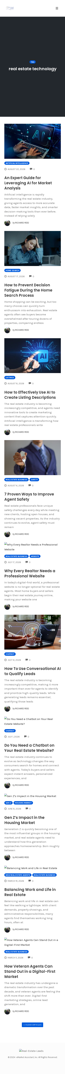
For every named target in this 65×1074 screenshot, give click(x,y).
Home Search (12, 270)
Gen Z (8, 803)
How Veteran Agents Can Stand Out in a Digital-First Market (29, 971)
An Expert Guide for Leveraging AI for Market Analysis (28, 183)
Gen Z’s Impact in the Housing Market (24, 820)
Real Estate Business (16, 479)
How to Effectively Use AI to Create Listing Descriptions (30, 395)
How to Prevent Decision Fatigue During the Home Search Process (28, 290)
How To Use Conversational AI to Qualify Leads (32, 671)
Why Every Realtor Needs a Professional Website (29, 573)
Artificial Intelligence (17, 163)
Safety (34, 479)
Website (35, 556)
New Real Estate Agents (18, 875)
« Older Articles (33, 1025)
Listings (10, 377)
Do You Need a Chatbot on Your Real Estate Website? (29, 748)
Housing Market (23, 803)
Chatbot (10, 654)
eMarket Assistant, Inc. (27, 1057)
